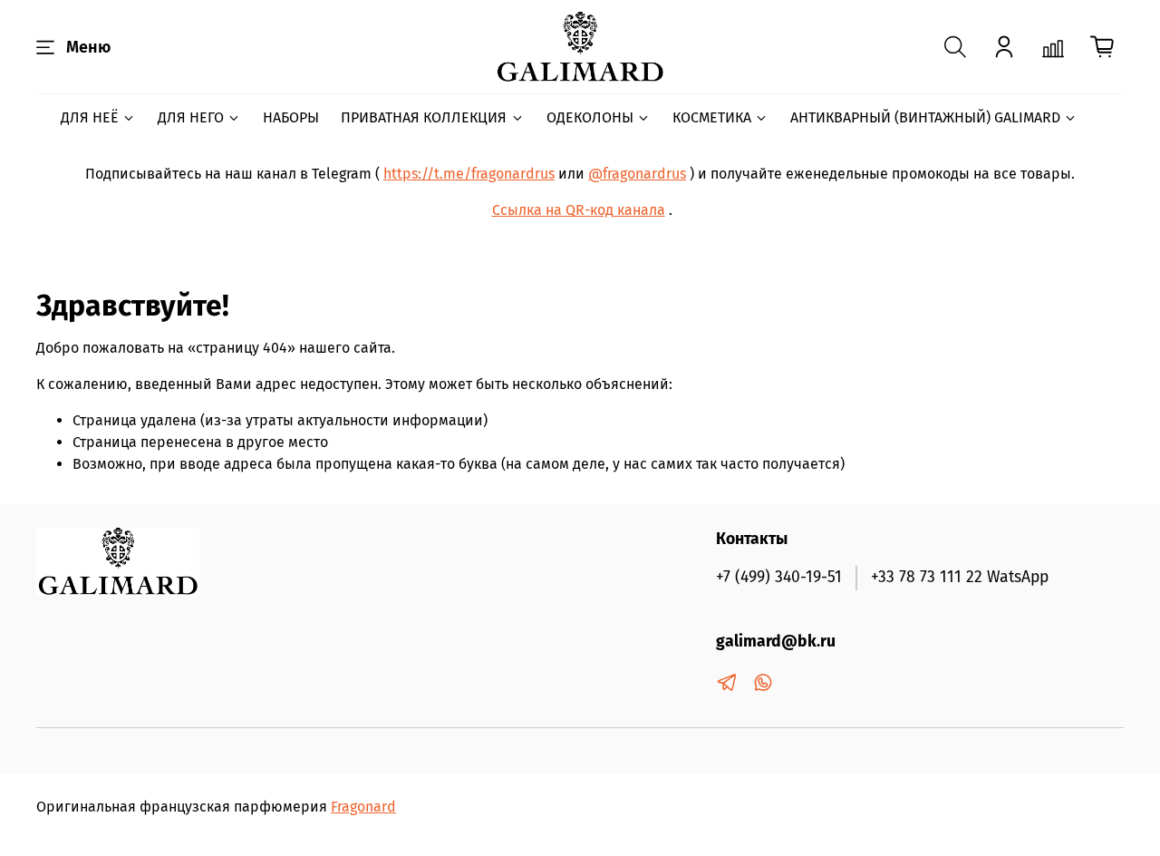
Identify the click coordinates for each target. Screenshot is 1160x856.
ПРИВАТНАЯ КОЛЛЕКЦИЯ (424, 117)
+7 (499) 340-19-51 (779, 577)
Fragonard (363, 806)
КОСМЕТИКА (711, 117)
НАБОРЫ (291, 117)
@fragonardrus (637, 173)
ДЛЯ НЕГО (191, 117)
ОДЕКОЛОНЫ (589, 117)
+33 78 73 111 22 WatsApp (960, 577)
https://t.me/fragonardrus (469, 173)
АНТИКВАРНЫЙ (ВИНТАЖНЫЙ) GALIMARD (925, 117)
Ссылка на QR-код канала (578, 210)
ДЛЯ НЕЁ (90, 117)
